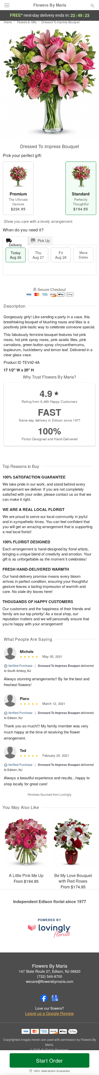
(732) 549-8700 (49, 976)
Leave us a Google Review (49, 1013)
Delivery (15, 243)
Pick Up (44, 240)
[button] (88, 1063)
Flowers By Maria (49, 5)
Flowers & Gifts (27, 22)
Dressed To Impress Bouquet (59, 665)
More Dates (83, 255)
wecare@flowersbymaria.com (49, 981)
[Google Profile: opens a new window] (55, 998)
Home (8, 22)
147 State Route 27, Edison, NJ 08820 (49, 971)
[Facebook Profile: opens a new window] (43, 998)
